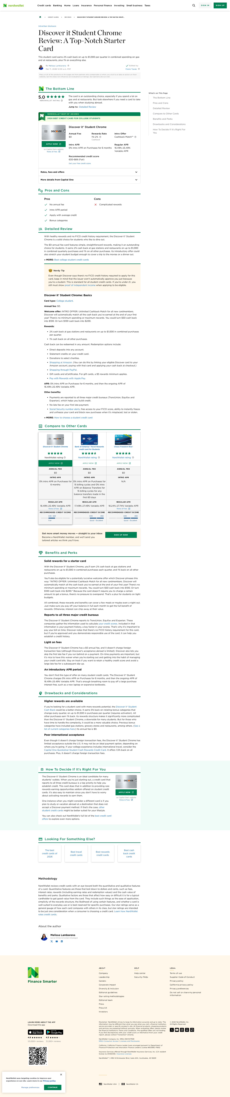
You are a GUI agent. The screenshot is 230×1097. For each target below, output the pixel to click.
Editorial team (105, 1000)
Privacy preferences (179, 989)
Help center (139, 973)
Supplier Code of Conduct (182, 977)
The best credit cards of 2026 (49, 853)
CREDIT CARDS (53, 17)
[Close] (61, 1074)
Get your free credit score (80, 163)
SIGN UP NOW (121, 535)
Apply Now (56, 144)
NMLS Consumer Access (108, 1041)
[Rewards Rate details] (100, 137)
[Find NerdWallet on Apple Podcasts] (187, 1030)
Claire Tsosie (131, 69)
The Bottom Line (161, 97)
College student (64, 301)
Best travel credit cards (76, 853)
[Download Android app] (54, 1032)
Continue (53, 1087)
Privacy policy (176, 981)
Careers (102, 981)
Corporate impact (107, 985)
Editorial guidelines (108, 992)
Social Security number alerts (65, 409)
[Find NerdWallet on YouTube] (177, 1030)
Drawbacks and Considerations (169, 124)
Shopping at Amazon (61, 362)
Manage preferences (30, 1087)
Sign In (205, 5)
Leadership (104, 977)
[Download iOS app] (36, 1032)
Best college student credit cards (71, 259)
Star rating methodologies (111, 996)
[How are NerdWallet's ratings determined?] (61, 100)
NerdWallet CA (132, 1084)
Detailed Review (161, 108)
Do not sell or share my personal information (185, 993)
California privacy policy (181, 985)
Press (101, 1004)
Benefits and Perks (162, 119)
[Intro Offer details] (135, 137)
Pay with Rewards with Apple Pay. (68, 378)
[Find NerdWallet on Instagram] (182, 1030)
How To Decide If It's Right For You (169, 131)
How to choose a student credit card (73, 417)
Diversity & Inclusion (109, 989)
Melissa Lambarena (57, 66)
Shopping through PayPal (63, 370)
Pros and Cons (160, 103)
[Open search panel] (194, 5)
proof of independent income (80, 285)
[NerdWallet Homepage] (40, 17)
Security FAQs (141, 977)
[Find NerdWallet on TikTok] (192, 1030)
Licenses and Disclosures (130, 1041)
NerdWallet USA (110, 1084)
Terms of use (176, 973)
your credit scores (108, 623)
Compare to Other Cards (166, 113)
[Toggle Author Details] (68, 65)
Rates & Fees (52, 152)
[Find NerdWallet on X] (172, 1030)
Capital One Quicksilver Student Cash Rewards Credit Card (75, 750)
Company (103, 973)
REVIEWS (68, 17)
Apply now (54, 463)
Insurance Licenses (124, 1054)
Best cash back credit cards (129, 853)
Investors (103, 1012)
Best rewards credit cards (103, 853)
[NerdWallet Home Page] (13, 5)
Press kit (103, 1008)
